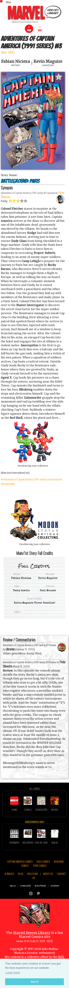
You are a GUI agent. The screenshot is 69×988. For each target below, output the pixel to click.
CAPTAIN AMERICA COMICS (20, 861)
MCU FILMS (32, 874)
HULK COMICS (43, 861)
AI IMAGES (9, 874)
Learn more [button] (13, 972)
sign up (13, 885)
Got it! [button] (34, 981)
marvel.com (55, 885)
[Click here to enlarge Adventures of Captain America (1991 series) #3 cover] (33, 168)
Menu (8, 2)
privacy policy (25, 885)
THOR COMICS (39, 865)
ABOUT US (48, 874)
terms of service (40, 885)
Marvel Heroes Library (31, 933)
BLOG (20, 874)
